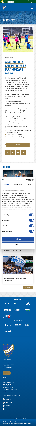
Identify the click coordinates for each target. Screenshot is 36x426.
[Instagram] (4, 403)
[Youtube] (4, 409)
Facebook (8, 399)
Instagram (9, 402)
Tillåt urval (18, 245)
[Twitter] (4, 406)
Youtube (8, 409)
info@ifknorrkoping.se (12, 386)
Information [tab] (18, 184)
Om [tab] (29, 184)
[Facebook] (4, 399)
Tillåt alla (18, 239)
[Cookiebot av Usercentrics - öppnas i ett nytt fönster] (26, 180)
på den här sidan (26, 423)
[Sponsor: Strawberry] (31, 2)
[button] (7, 152)
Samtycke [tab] (6, 184)
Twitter (8, 405)
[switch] (31, 220)
